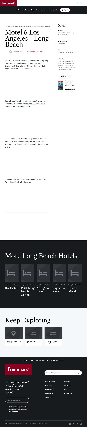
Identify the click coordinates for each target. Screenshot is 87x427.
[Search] (79, 372)
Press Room (68, 393)
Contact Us (67, 385)
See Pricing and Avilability (34, 51)
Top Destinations (50, 381)
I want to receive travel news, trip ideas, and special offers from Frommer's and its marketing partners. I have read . (17, 409)
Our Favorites (49, 393)
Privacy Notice (33, 423)
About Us (67, 381)
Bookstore (48, 397)
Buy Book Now (70, 89)
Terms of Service (43, 423)
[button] (81, 3)
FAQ (65, 389)
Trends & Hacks (49, 389)
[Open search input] (78, 3)
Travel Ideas (48, 385)
